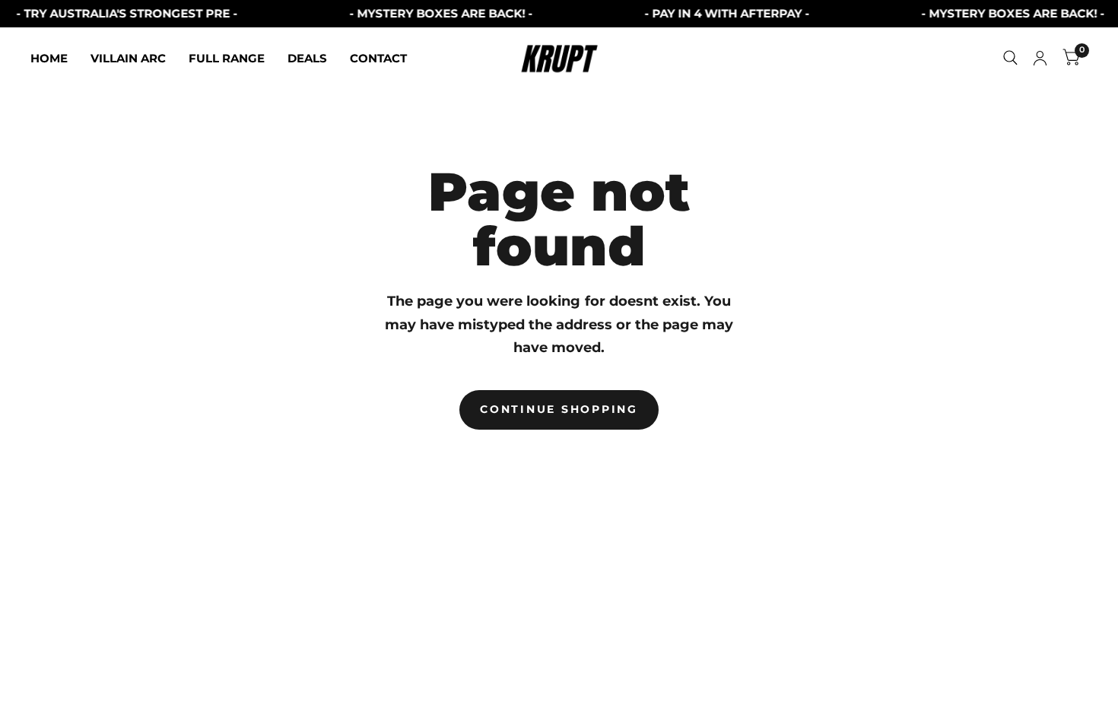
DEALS (307, 58)
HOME (49, 58)
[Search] (1010, 57)
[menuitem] (54, 58)
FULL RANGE (227, 58)
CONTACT (378, 58)
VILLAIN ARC (128, 58)
